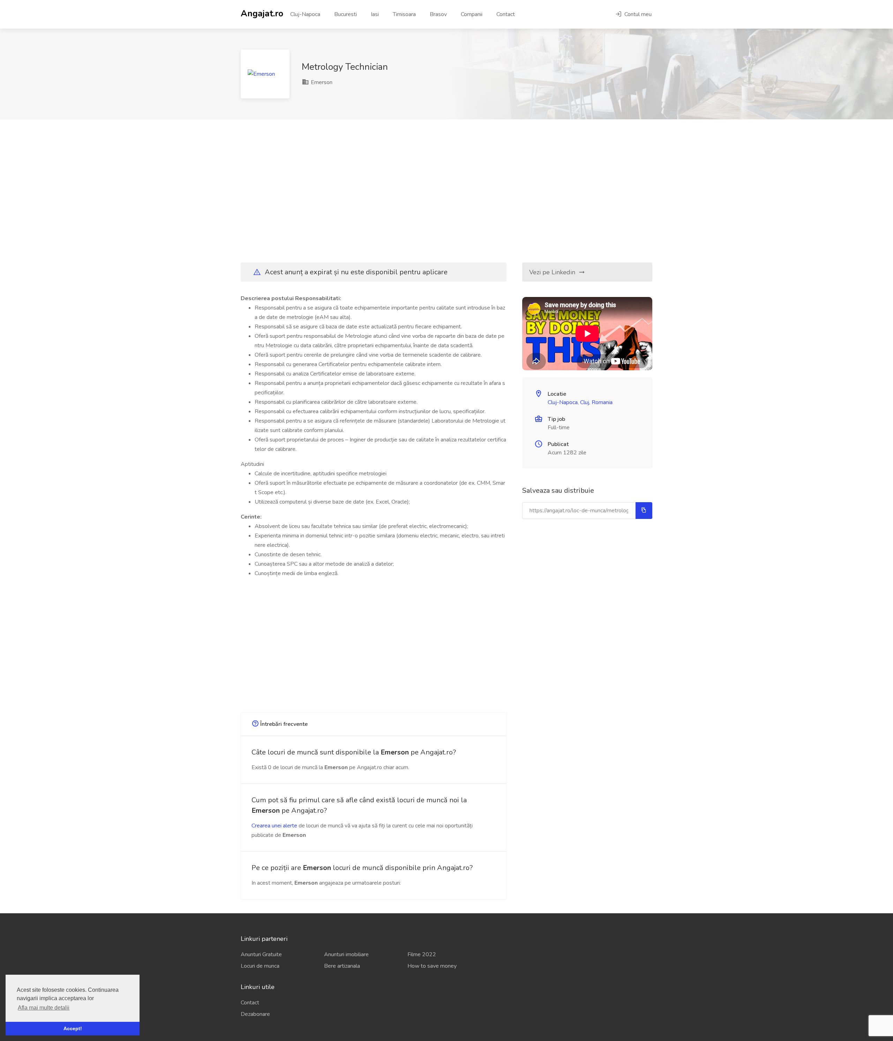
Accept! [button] (72, 1028)
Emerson (320, 82)
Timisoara (404, 14)
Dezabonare (255, 1014)
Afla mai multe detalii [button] (43, 1008)
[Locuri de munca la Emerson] (265, 74)
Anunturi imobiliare (346, 954)
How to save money (432, 966)
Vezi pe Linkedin (553, 272)
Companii (471, 14)
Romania (602, 402)
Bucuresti (345, 14)
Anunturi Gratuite (261, 954)
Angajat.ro (262, 13)
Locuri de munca (260, 966)
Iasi (375, 14)
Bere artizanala (342, 966)
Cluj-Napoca (305, 14)
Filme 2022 (421, 954)
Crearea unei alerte (274, 826)
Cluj (584, 402)
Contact (505, 14)
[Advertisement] (446, 191)
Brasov (438, 14)
